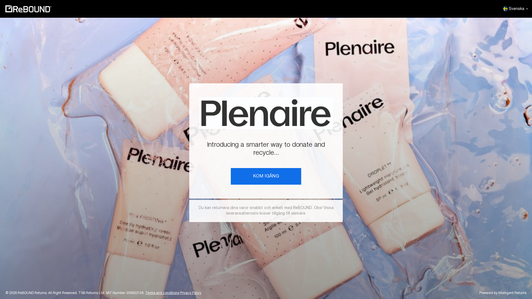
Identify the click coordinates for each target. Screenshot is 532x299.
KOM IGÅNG (266, 176)
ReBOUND (28, 9)
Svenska (516, 9)
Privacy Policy (190, 293)
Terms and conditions (162, 293)
